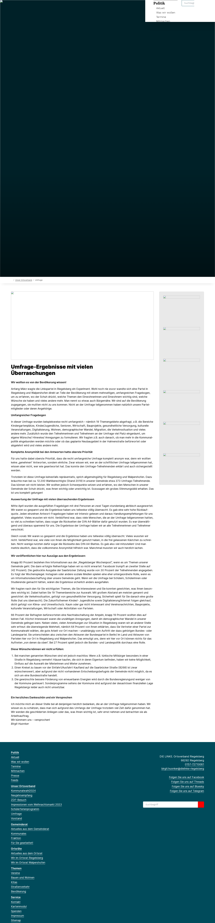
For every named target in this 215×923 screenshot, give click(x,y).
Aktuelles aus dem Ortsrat (26, 853)
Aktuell (15, 757)
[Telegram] (27, 6)
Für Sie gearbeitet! (22, 842)
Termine (161, 16)
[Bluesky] (22, 6)
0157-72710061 (194, 764)
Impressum (17, 915)
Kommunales (18, 833)
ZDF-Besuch (18, 799)
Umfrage (16, 813)
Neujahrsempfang (21, 795)
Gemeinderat (19, 824)
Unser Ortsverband (23, 280)
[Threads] (17, 6)
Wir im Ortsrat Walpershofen (28, 862)
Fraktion (16, 838)
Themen (16, 868)
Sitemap (16, 920)
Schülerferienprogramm (25, 809)
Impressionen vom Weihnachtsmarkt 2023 (36, 804)
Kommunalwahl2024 (23, 790)
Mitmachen (163, 21)
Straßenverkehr (20, 886)
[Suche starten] (201, 804)
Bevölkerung (18, 891)
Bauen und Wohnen (22, 877)
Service (16, 897)
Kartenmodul (19, 906)
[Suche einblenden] (200, 6)
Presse (15, 775)
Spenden (16, 911)
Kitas (14, 882)
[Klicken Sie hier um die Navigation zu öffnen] (209, 6)
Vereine (15, 873)
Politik (15, 752)
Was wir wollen (165, 12)
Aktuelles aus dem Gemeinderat (30, 828)
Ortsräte (16, 848)
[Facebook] (12, 6)
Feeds (14, 780)
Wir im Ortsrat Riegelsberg (27, 857)
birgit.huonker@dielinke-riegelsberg (182, 768)
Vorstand (16, 818)
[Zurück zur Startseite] (11, 280)
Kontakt (15, 901)
